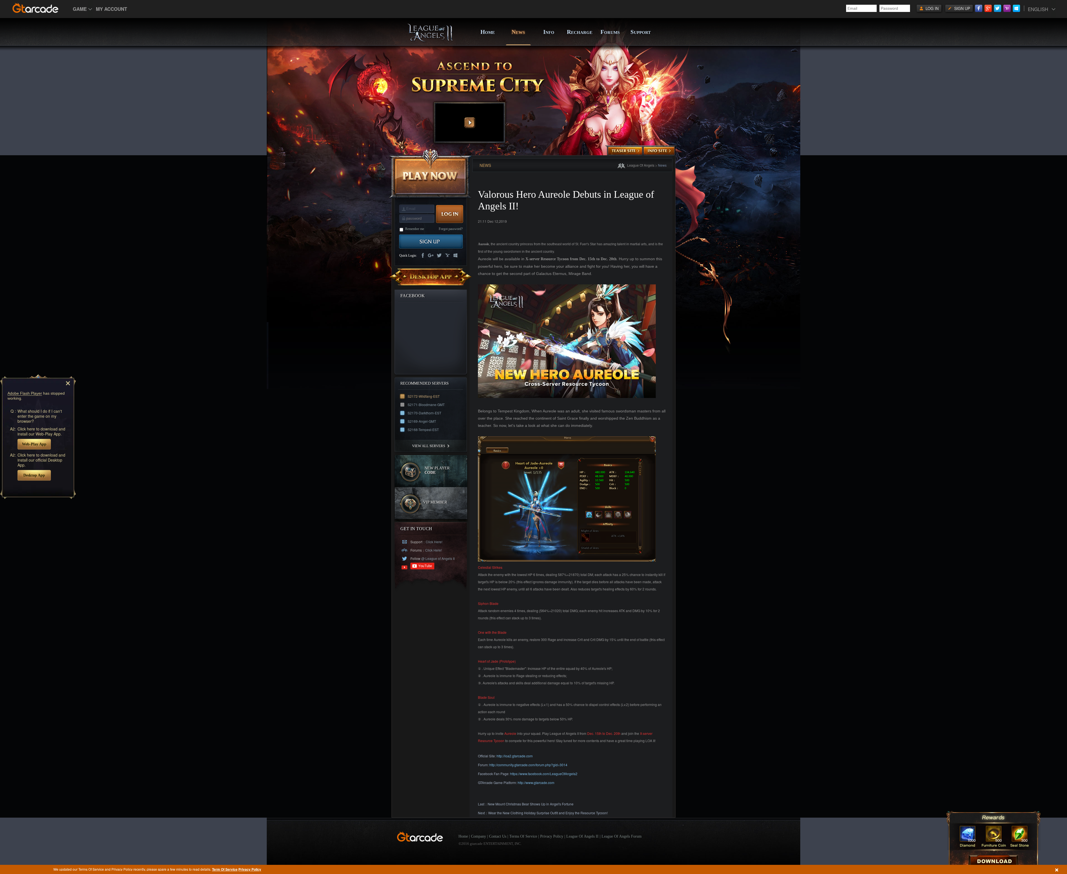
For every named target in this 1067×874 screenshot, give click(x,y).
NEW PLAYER (437, 470)
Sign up (962, 8)
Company (478, 836)
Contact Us (497, 836)
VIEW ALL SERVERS (428, 446)
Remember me (414, 229)
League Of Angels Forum (622, 836)
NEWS (518, 32)
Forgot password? (451, 229)
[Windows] (1016, 8)
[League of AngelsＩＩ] (430, 41)
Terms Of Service (523, 836)
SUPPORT (640, 32)
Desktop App (34, 475)
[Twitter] (997, 8)
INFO (548, 32)
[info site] (659, 151)
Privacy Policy (249, 869)
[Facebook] (978, 8)
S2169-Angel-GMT (422, 421)
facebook (422, 256)
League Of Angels (640, 165)
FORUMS (610, 32)
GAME (80, 9)
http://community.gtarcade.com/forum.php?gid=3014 (528, 764)
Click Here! (434, 541)
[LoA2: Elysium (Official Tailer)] (469, 123)
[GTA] (420, 840)
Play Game (430, 173)
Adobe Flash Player (25, 393)
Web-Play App (34, 444)
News (662, 165)
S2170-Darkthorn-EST (424, 412)
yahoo (447, 256)
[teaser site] (625, 151)
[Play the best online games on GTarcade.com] (35, 8)
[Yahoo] (1007, 8)
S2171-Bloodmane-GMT (426, 404)
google (430, 256)
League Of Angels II (582, 836)
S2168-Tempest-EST (423, 429)
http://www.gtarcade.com (536, 782)
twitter (439, 256)
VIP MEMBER (435, 502)
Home (463, 836)
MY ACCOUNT (111, 9)
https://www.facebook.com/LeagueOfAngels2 (543, 773)
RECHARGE (579, 32)
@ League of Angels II (437, 558)
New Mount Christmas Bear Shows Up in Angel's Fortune (531, 804)
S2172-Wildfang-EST (424, 396)
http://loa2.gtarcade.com (515, 755)
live (455, 256)
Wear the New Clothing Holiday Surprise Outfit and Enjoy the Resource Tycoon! (548, 812)
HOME (487, 32)
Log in (932, 8)
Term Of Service (225, 869)
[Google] (988, 8)
